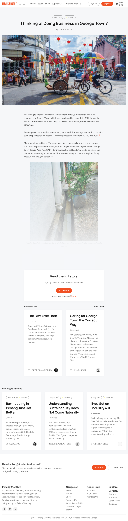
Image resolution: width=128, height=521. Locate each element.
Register (64, 291)
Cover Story (114, 500)
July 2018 (58, 17)
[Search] (20, 3)
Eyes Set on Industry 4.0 (100, 405)
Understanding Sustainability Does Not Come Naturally (64, 407)
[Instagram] (15, 509)
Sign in (94, 4)
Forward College (90, 518)
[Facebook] (4, 509)
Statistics (113, 504)
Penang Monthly (44, 518)
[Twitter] (10, 509)
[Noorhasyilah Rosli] (77, 444)
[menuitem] (33, 3)
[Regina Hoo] (35, 444)
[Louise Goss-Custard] (56, 370)
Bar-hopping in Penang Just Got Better (19, 407)
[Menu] (24, 4)
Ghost (67, 518)
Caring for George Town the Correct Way (83, 320)
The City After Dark (42, 316)
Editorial (113, 497)
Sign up (107, 4)
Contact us (117, 467)
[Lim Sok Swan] (98, 370)
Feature (71, 17)
